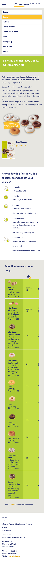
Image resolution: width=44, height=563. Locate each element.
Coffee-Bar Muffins (10, 32)
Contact (5, 527)
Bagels (5, 12)
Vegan (5, 51)
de (33, 3)
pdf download (21, 145)
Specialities (7, 46)
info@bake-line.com (14, 556)
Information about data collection (14, 537)
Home (5, 517)
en (37, 3)
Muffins (6, 22)
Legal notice (7, 531)
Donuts (5, 17)
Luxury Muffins (9, 27)
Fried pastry (7, 41)
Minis (5, 36)
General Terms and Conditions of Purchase (17, 524)
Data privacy (7, 534)
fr (39, 3)
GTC (4, 521)
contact (12, 505)
